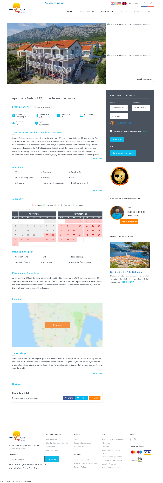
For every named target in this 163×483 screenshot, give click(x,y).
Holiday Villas (86, 12)
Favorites (136, 3)
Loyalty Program (109, 464)
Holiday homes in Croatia (57, 443)
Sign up (52, 459)
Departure (136, 103)
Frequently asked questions (113, 439)
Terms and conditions (83, 460)
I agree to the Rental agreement (130, 131)
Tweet (83, 398)
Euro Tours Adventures (111, 467)
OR (111, 146)
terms (144, 131)
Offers (123, 12)
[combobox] (119, 116)
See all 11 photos (144, 79)
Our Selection (52, 450)
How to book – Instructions (86, 463)
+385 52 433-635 (136, 212)
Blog (136, 12)
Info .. (148, 12)
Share (70, 398)
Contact (105, 447)
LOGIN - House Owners (112, 460)
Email (96, 398)
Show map (57, 324)
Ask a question (129, 221)
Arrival (112, 103)
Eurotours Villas (18, 448)
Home (70, 12)
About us (106, 443)
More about (127, 282)
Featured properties (82, 443)
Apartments (107, 12)
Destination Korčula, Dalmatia (126, 272)
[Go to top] (156, 476)
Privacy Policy (80, 467)
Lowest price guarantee (112, 457)
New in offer (79, 447)
